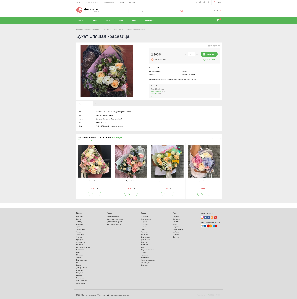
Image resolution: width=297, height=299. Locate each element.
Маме (175, 224)
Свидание (144, 242)
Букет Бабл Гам (204, 181)
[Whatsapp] (204, 2)
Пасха (143, 247)
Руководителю (178, 229)
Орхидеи (79, 216)
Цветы (79, 213)
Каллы (78, 262)
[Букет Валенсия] (94, 161)
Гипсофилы (80, 278)
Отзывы (121, 2)
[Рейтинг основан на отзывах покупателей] (214, 46)
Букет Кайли (131, 181)
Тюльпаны (80, 234)
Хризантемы (80, 229)
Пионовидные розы (83, 247)
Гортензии (79, 270)
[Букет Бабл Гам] (204, 161)
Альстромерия (156, 91)
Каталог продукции (92, 29)
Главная (79, 29)
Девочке (176, 237)
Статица (79, 237)
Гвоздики (79, 273)
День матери (145, 237)
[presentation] (84, 103)
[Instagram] (200, 2)
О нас (78, 2)
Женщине (176, 219)
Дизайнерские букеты (114, 222)
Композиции (106, 29)
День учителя (145, 239)
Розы (78, 252)
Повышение (145, 257)
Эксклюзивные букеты (115, 219)
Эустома (154, 93)
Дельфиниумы (81, 268)
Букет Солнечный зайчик (167, 181)
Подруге (176, 227)
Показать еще (156, 97)
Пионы (78, 219)
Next (219, 139)
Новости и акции (108, 2)
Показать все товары (85, 140)
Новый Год (144, 245)
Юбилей (143, 252)
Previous (213, 139)
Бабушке (176, 232)
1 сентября (144, 224)
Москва (216, 10)
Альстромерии (81, 280)
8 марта (143, 227)
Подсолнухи (80, 250)
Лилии (78, 257)
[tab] (84, 103)
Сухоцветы (80, 239)
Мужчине (176, 234)
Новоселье (144, 265)
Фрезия (78, 232)
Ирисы (78, 265)
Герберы (79, 275)
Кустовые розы (81, 260)
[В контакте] (196, 2)
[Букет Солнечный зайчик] (167, 161)
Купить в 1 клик (209, 60)
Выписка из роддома (148, 260)
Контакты (132, 2)
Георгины (79, 224)
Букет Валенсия (95, 181)
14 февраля (145, 216)
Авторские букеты (113, 216)
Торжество (144, 255)
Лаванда (79, 222)
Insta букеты (118, 29)
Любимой (176, 222)
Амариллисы (80, 283)
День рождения (146, 219)
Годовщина (144, 234)
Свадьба (144, 222)
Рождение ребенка (147, 250)
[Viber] (208, 3)
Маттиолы (79, 255)
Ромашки (79, 245)
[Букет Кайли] (131, 161)
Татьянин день (146, 262)
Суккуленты (80, 242)
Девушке (176, 216)
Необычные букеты (114, 224)
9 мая (143, 229)
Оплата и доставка (91, 2)
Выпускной (144, 232)
